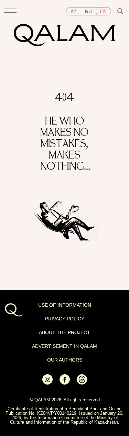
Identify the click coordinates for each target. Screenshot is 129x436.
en (103, 11)
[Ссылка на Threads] (82, 383)
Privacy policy (64, 318)
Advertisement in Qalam (64, 346)
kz (74, 11)
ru (88, 11)
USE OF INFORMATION (64, 305)
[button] (10, 11)
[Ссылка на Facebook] (65, 383)
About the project (64, 332)
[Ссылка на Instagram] (47, 383)
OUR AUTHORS (64, 359)
